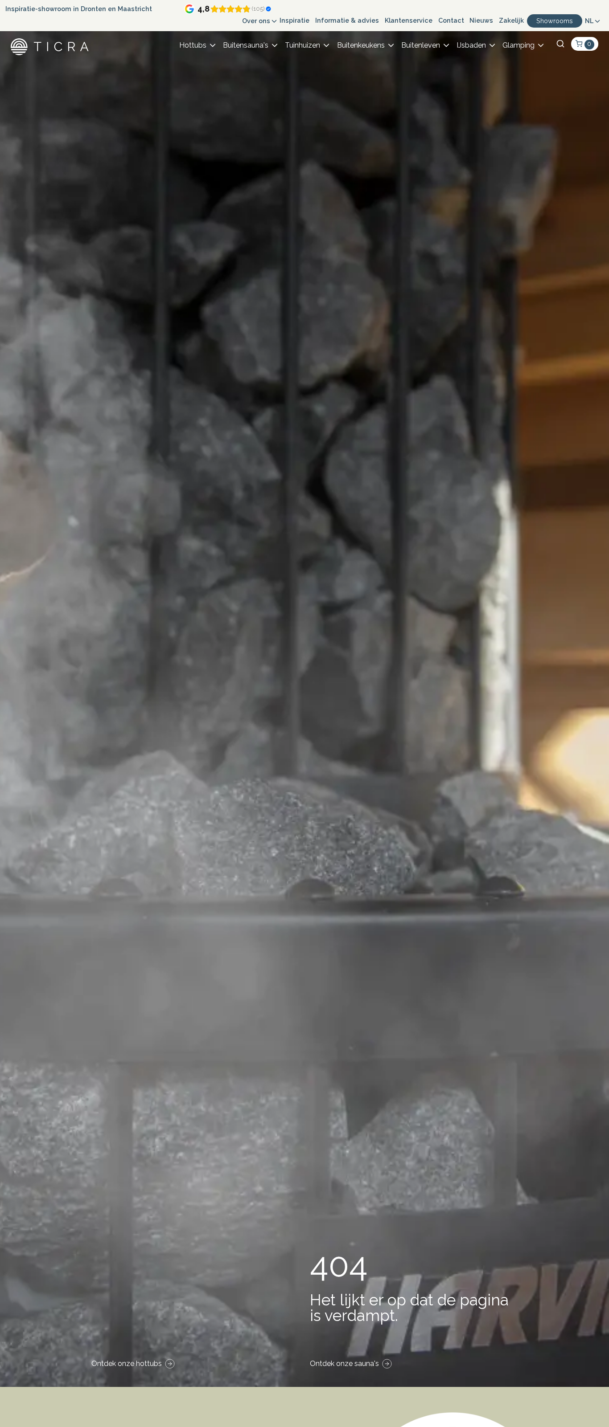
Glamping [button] (518, 45)
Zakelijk (511, 20)
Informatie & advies (347, 20)
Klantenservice (408, 20)
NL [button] (589, 20)
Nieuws (481, 20)
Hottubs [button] (192, 45)
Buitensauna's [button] (245, 45)
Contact (451, 20)
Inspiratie (294, 20)
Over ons (256, 20)
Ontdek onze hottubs (126, 1363)
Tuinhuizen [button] (302, 45)
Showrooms (554, 20)
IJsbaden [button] (471, 45)
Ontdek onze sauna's (344, 1363)
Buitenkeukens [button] (361, 45)
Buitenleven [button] (420, 45)
